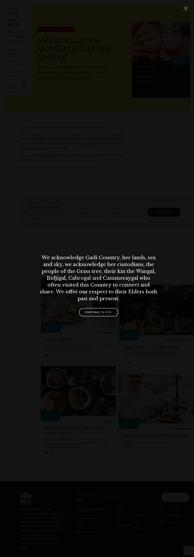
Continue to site (98, 312)
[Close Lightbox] (185, 8)
